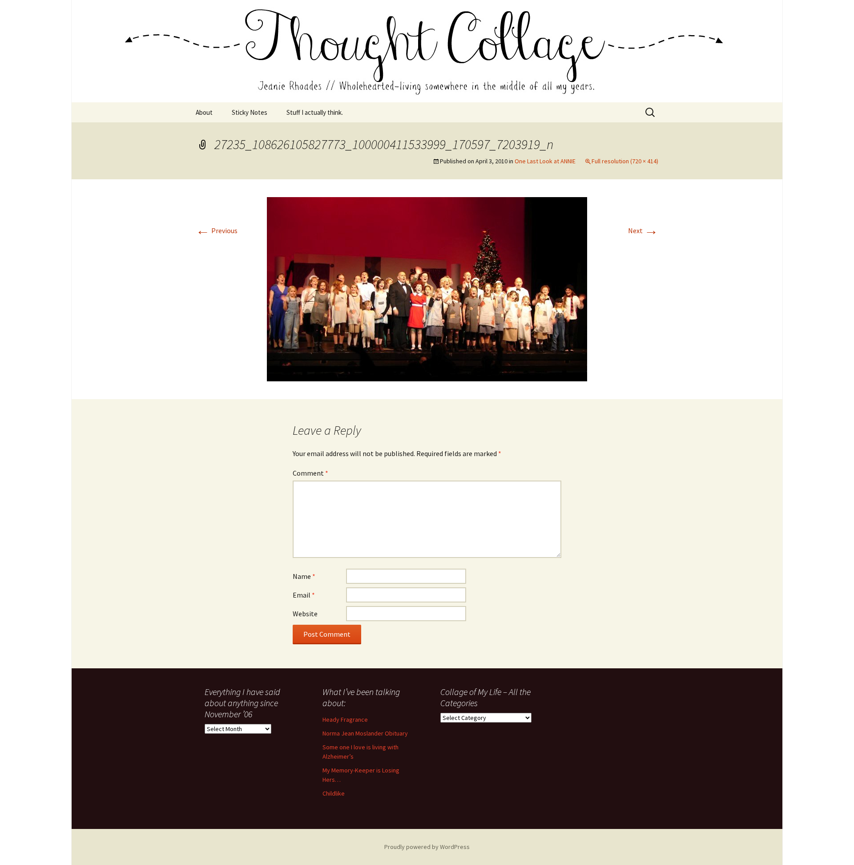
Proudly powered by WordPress (427, 847)
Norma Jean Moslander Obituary (365, 733)
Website (305, 613)
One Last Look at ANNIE (545, 161)
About (204, 112)
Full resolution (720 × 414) (625, 161)
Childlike (333, 793)
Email (304, 594)
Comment (310, 473)
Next (643, 230)
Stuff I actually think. (314, 112)
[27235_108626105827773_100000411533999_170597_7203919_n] (427, 288)
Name (304, 576)
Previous (217, 230)
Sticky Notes (249, 112)
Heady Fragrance (345, 719)
